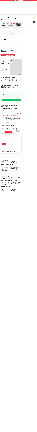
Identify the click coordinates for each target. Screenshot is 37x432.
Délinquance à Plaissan (15, 167)
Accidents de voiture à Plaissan (6, 178)
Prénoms (3, 188)
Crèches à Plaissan (4, 171)
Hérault (6, 15)
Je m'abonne (11, 100)
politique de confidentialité (11, 151)
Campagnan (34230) (5, 161)
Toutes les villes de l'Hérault (16, 162)
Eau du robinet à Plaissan (6, 167)
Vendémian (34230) (5, 160)
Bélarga (7, 25)
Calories (13, 188)
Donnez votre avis (8, 55)
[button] (11, 60)
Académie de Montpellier (9, 50)
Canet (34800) (14, 161)
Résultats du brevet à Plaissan (16, 182)
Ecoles (3, 15)
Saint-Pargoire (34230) (5, 159)
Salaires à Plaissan (15, 166)
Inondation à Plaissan (15, 169)
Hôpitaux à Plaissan (15, 168)
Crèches (3, 190)
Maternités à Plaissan (5, 170)
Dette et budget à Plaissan (6, 175)
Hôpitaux (13, 190)
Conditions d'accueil (15, 40)
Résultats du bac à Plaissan (6, 184)
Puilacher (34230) (4, 156)
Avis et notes (14, 41)
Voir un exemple (33, 18)
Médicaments (14, 189)
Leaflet (20, 74)
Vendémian (3, 26)
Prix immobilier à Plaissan (16, 177)
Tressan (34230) (14, 156)
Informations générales (6, 40)
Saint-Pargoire (11, 25)
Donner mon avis (8, 131)
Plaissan (9, 15)
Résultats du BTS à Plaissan (16, 183)
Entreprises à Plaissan (15, 176)
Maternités (3, 189)
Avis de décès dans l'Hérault (6, 174)
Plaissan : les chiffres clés (5, 166)
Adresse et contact (5, 41)
